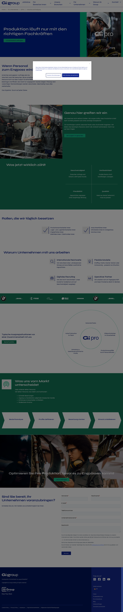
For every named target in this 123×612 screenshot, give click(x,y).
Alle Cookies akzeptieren (70, 75)
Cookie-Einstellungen (53, 75)
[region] (62, 70)
